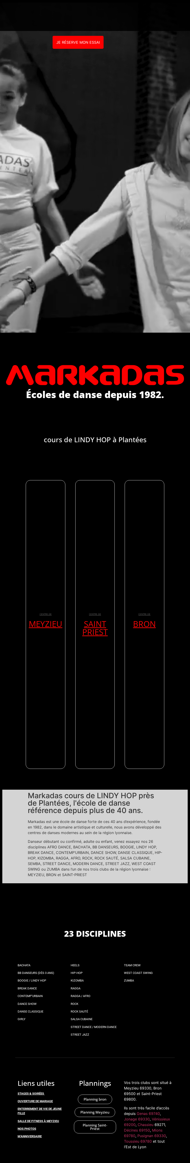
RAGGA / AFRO (80, 996)
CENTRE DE (46, 614)
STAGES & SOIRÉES (31, 1093)
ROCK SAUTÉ (79, 1011)
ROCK (74, 1004)
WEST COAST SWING (138, 973)
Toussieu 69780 (138, 1141)
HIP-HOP (76, 973)
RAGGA (75, 988)
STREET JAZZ (80, 1034)
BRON (144, 623)
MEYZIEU (45, 623)
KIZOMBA (77, 980)
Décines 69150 (137, 1130)
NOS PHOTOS (27, 1128)
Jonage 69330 (137, 1119)
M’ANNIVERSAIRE (30, 1136)
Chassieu (145, 1124)
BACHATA (24, 965)
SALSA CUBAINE (81, 1019)
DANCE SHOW (27, 1004)
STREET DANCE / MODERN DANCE (94, 1027)
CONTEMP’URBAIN (30, 996)
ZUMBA (129, 980)
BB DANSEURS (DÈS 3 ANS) (36, 973)
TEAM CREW (132, 965)
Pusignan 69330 (151, 1135)
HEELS (75, 965)
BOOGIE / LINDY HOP (32, 980)
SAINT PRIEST (95, 627)
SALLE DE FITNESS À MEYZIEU (38, 1121)
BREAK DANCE (27, 988)
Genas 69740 (148, 1113)
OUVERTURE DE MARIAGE (35, 1101)
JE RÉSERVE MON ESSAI (78, 42)
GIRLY (21, 1019)
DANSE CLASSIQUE (30, 1011)
